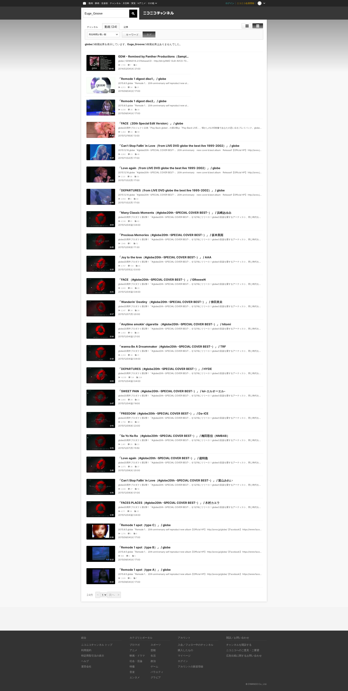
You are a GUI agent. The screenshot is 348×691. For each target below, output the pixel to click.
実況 (133, 3)
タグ (149, 34)
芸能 (153, 650)
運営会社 (86, 666)
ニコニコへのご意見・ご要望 (242, 650)
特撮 (132, 666)
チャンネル (115, 3)
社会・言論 (136, 661)
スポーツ (156, 644)
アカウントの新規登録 (190, 666)
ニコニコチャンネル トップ (96, 644)
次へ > (114, 594)
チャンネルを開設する (239, 644)
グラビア (156, 677)
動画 (91, 3)
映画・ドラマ (137, 655)
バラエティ (157, 671)
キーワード (132, 34)
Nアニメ (142, 3)
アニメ (133, 650)
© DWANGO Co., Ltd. (256, 684)
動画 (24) (111, 26)
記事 (126, 27)
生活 (153, 655)
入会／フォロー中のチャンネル (195, 644)
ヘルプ (85, 661)
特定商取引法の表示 (92, 655)
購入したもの (185, 650)
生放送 (104, 3)
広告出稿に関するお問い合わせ (244, 655)
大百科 (126, 3)
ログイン (229, 3)
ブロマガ (135, 644)
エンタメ (135, 677)
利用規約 (86, 650)
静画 (97, 3)
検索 (133, 14)
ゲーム (154, 666)
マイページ (184, 655)
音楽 (132, 671)
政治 (153, 661)
